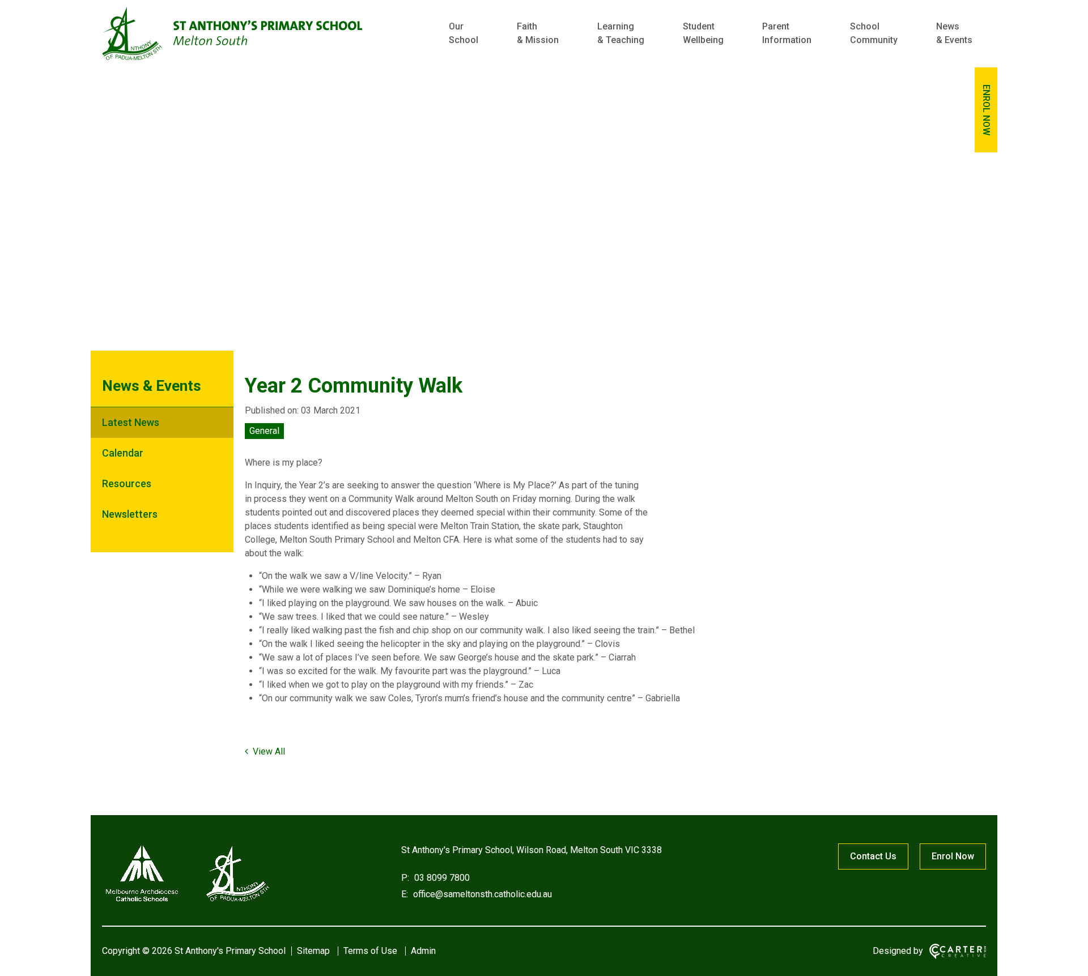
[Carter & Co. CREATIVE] (957, 951)
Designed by (898, 950)
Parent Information (786, 33)
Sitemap (313, 950)
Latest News (130, 422)
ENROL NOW (986, 109)
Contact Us (873, 856)
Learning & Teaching (620, 33)
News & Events (954, 33)
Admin (423, 950)
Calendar (122, 453)
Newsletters (130, 514)
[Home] (187, 901)
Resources (126, 483)
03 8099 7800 (441, 877)
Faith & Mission (538, 33)
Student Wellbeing (703, 33)
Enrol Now (953, 856)
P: (405, 877)
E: (404, 894)
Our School (463, 33)
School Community (874, 33)
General (264, 430)
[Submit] (936, 83)
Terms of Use (370, 950)
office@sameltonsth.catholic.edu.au (481, 894)
